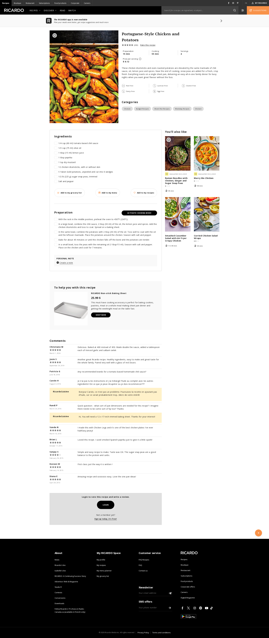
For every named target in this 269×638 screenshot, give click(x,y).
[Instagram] (195, 608)
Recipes (5, 3)
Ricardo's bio (60, 565)
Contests (58, 592)
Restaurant (30, 3)
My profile (101, 559)
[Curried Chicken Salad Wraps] (206, 214)
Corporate (75, 3)
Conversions (60, 598)
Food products (60, 3)
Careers (87, 3)
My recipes (101, 565)
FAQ (140, 565)
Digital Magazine (188, 597)
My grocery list (103, 576)
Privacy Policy (143, 632)
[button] (234, 10)
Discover (49, 10)
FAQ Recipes (144, 559)
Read (62, 10)
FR (246, 3)
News (57, 559)
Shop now (101, 315)
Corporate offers (188, 586)
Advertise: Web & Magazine (66, 581)
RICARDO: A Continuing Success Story (70, 576)
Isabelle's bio (60, 570)
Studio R (58, 587)
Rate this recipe (147, 45)
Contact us (143, 570)
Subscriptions (44, 3)
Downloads (59, 603)
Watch (72, 10)
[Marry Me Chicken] (206, 153)
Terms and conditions (161, 632)
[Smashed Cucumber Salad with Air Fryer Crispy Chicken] (178, 214)
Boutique (17, 3)
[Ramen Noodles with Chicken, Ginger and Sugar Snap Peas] (178, 153)
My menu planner (104, 570)
